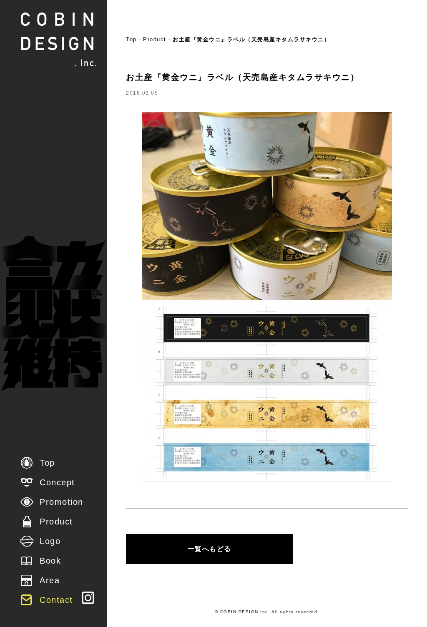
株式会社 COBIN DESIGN (58, 40)
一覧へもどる (209, 548)
